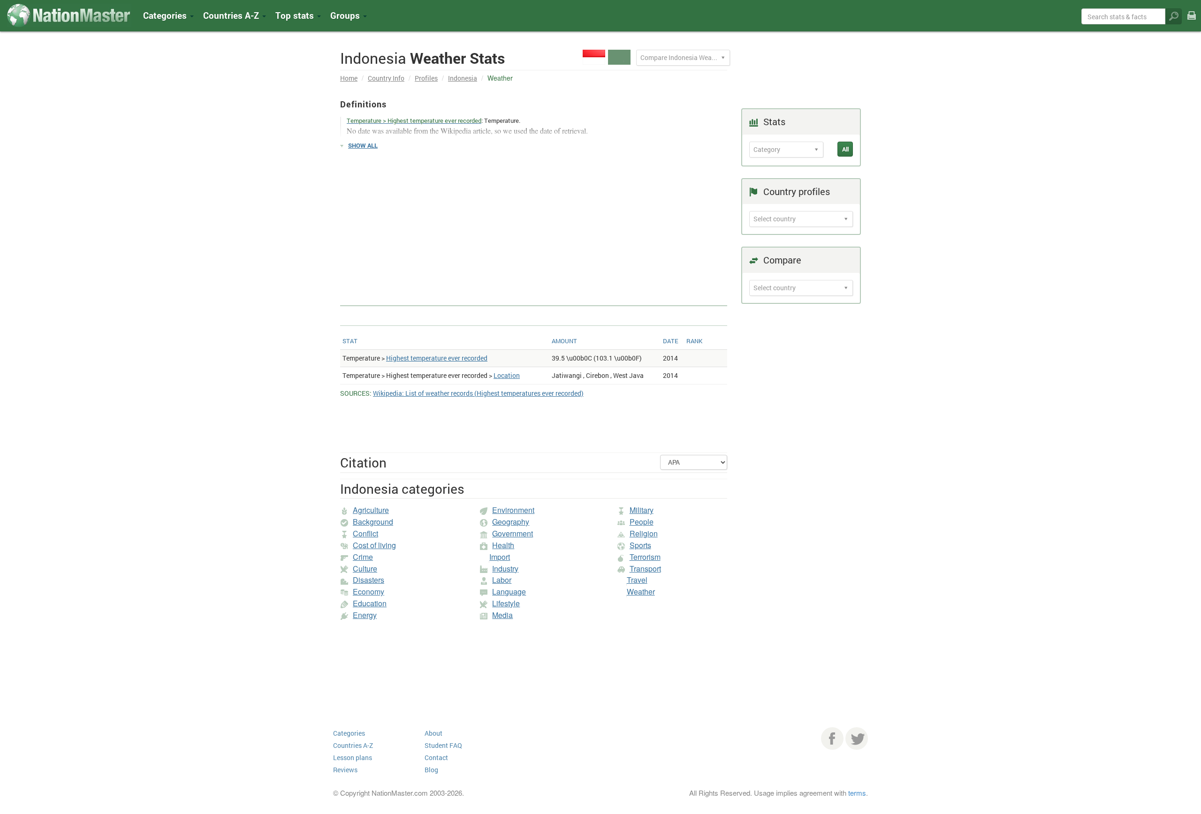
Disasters (368, 579)
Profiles (426, 78)
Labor (501, 579)
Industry (505, 568)
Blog (431, 769)
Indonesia (462, 78)
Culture (365, 568)
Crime (363, 556)
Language (509, 591)
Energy (365, 615)
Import (499, 556)
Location (507, 375)
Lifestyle (506, 603)
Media (502, 615)
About (433, 733)
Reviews (345, 769)
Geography (510, 521)
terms (857, 793)
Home (348, 78)
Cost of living (374, 545)
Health (503, 545)
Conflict (365, 533)
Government (512, 533)
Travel (637, 579)
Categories (166, 15)
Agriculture (371, 510)
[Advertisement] (533, 223)
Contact (436, 757)
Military (642, 510)
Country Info (386, 78)
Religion (644, 533)
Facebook (832, 738)
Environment (513, 510)
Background (373, 521)
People (642, 521)
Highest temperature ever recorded (436, 358)
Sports (640, 545)
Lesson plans (352, 757)
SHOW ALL (363, 145)
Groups (346, 15)
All (845, 149)
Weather (641, 591)
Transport (645, 568)
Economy (368, 591)
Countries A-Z (353, 745)
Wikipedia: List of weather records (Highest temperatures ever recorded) (478, 393)
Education (370, 603)
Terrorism (645, 556)
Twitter (856, 738)
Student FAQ (443, 745)
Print (1192, 22)
